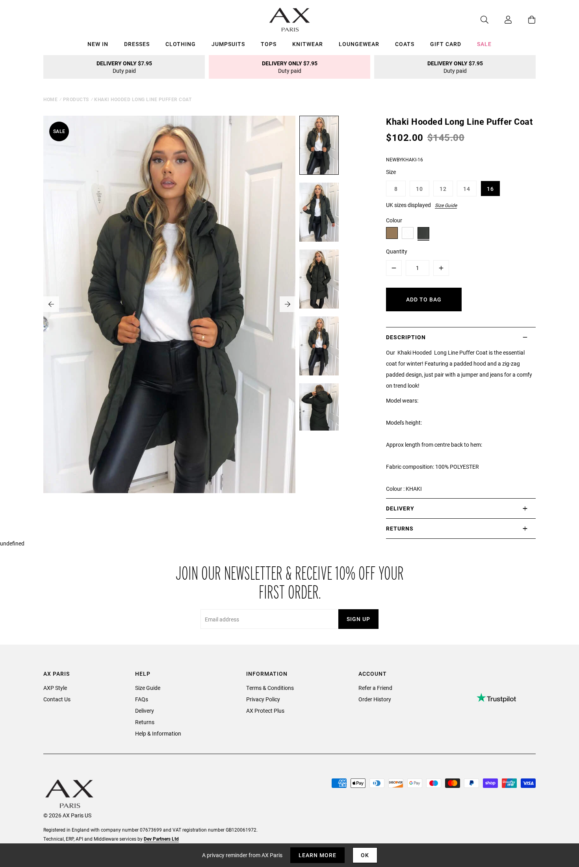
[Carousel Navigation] (169, 304)
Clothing (180, 44)
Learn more (317, 855)
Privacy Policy (263, 699)
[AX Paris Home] (289, 19)
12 (443, 188)
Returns (144, 722)
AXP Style (55, 687)
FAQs (141, 699)
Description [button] (406, 337)
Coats (404, 44)
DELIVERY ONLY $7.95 (124, 66)
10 (419, 188)
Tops (269, 44)
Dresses (137, 44)
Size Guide (446, 205)
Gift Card (445, 44)
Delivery (144, 710)
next (287, 304)
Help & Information (158, 733)
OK (365, 855)
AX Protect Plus (265, 710)
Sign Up (358, 619)
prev (51, 304)
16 (490, 188)
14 (466, 188)
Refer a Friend (375, 687)
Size (391, 172)
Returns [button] (400, 528)
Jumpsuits (228, 44)
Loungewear (359, 44)
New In (97, 44)
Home (50, 99)
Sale (484, 44)
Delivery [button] (400, 508)
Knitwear (307, 44)
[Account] (500, 19)
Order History (374, 699)
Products (76, 99)
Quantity (396, 251)
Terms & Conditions (270, 687)
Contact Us (57, 699)
